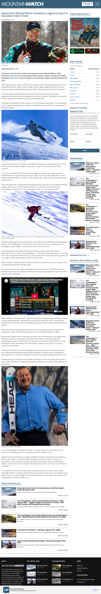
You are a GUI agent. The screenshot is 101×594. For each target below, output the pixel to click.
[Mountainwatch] (22, 4)
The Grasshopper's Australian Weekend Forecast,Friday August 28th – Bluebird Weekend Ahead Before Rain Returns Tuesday (42, 516)
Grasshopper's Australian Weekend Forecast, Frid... (68, 579)
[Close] (1, 589)
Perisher (72, 94)
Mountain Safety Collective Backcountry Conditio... (43, 565)
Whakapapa (74, 78)
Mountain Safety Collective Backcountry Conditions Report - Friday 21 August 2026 (93, 325)
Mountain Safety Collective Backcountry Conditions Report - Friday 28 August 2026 (41, 489)
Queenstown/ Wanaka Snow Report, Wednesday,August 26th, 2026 (41, 542)
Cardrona (73, 91)
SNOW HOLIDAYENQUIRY (87, 3)
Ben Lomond (74, 87)
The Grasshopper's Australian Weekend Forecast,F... (68, 565)
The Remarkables (75, 81)
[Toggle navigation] (97, 4)
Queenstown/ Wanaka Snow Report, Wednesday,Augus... (43, 579)
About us (80, 566)
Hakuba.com (81, 582)
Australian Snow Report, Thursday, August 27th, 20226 (38, 530)
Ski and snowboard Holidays (86, 579)
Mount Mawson (75, 84)
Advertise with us (82, 568)
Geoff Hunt (14, 78)
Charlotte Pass (75, 97)
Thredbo (73, 100)
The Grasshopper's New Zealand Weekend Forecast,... (43, 572)
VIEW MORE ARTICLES (79, 255)
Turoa (72, 75)
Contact (79, 571)
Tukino (72, 72)
